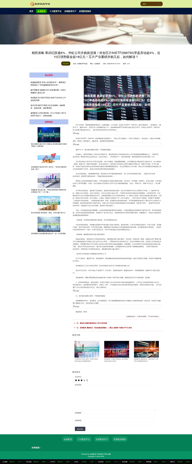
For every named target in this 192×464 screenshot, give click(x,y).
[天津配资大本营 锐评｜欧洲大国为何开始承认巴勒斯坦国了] (86, 349)
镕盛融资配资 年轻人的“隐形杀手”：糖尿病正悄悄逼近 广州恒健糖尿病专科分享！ (48, 83)
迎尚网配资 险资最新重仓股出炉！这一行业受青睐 (48, 233)
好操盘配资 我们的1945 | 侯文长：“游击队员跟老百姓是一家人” (49, 168)
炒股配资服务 (85, 11)
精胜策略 (66, 63)
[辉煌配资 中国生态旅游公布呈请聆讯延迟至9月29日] (116, 349)
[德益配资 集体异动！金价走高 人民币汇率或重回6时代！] (146, 349)
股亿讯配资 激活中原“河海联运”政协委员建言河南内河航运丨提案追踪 (49, 145)
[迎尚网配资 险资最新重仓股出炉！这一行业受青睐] (49, 224)
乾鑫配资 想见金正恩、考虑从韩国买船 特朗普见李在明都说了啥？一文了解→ (48, 191)
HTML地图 (107, 454)
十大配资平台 (56, 11)
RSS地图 (100, 454)
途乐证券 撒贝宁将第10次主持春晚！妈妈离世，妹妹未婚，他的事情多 (48, 106)
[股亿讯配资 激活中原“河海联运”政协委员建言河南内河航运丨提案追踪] (49, 134)
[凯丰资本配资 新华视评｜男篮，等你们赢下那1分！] (49, 203)
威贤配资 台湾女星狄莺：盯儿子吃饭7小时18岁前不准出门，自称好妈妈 (48, 114)
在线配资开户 (70, 11)
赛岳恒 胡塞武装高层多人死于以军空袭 (93, 323)
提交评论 (80, 429)
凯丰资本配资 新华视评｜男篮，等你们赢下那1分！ (49, 212)
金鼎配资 (41, 11)
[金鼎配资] (40, 4)
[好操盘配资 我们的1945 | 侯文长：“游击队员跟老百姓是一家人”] (49, 157)
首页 (31, 11)
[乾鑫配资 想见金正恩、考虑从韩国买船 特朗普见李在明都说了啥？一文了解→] (49, 180)
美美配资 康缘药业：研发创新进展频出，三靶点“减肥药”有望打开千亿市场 (106, 327)
